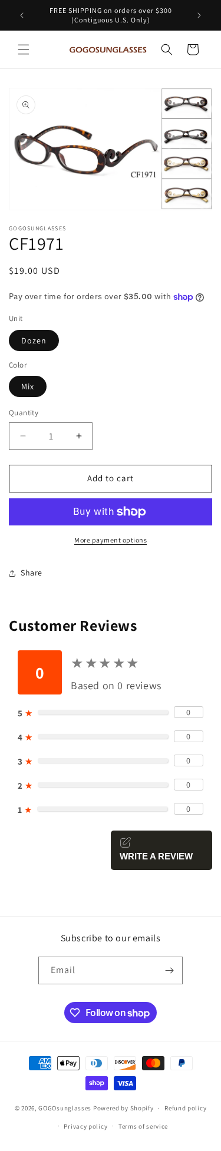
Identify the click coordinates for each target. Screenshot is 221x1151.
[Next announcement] (199, 15)
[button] (24, 49)
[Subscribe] (169, 970)
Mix (27, 386)
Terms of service (143, 1126)
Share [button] (31, 572)
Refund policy (185, 1108)
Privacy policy (85, 1126)
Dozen (34, 340)
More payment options (110, 539)
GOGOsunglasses (64, 1108)
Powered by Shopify (123, 1108)
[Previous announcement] (22, 15)
